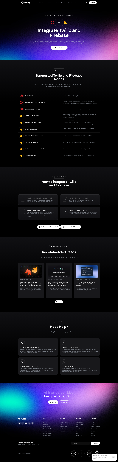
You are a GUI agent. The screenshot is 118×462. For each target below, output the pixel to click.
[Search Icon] (87, 3)
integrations (53, 15)
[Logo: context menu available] (26, 2)
